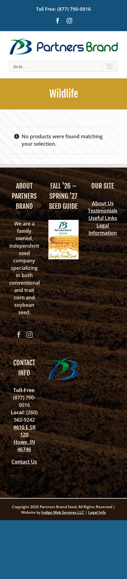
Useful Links (102, 218)
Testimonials (102, 210)
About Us (103, 203)
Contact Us (24, 461)
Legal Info (97, 512)
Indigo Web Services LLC (62, 512)
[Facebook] (19, 335)
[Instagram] (30, 335)
